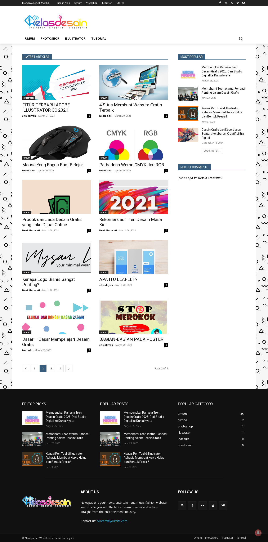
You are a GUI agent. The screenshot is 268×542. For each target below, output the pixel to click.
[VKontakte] (223, 505)
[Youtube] (243, 3)
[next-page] (68, 368)
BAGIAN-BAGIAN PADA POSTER (131, 339)
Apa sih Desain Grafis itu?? (205, 178)
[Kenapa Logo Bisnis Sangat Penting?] (56, 257)
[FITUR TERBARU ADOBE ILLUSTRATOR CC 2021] (56, 82)
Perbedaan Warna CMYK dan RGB (131, 164)
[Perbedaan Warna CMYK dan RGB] (133, 142)
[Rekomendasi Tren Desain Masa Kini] (133, 197)
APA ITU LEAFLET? (118, 279)
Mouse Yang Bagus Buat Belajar (52, 164)
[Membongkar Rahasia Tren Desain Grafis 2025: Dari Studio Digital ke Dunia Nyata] (188, 72)
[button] (241, 39)
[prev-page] (25, 368)
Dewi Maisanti (31, 230)
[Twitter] (231, 3)
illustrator (28, 97)
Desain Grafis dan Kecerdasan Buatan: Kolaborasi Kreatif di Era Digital (223, 133)
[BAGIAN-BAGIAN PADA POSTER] (133, 317)
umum (103, 97)
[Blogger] (182, 505)
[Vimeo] (237, 3)
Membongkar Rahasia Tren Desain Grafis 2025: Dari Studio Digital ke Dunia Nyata (222, 71)
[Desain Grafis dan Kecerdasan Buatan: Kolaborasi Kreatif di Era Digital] (188, 135)
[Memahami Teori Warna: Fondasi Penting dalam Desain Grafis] (188, 94)
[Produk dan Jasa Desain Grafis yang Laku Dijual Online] (56, 197)
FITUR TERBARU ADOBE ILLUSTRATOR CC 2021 (46, 107)
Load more (210, 150)
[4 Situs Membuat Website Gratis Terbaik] (133, 82)
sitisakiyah (29, 115)
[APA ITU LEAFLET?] (133, 257)
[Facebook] (220, 3)
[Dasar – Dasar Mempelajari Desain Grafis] (56, 317)
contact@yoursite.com (112, 521)
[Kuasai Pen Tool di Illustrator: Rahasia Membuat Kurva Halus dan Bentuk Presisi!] (188, 113)
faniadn (27, 350)
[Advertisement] (165, 21)
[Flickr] (202, 505)
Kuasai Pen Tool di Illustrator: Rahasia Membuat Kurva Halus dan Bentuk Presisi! (222, 112)
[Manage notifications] (258, 532)
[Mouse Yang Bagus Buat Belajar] (56, 142)
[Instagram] (226, 3)
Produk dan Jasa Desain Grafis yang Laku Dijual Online (52, 222)
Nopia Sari (105, 115)
